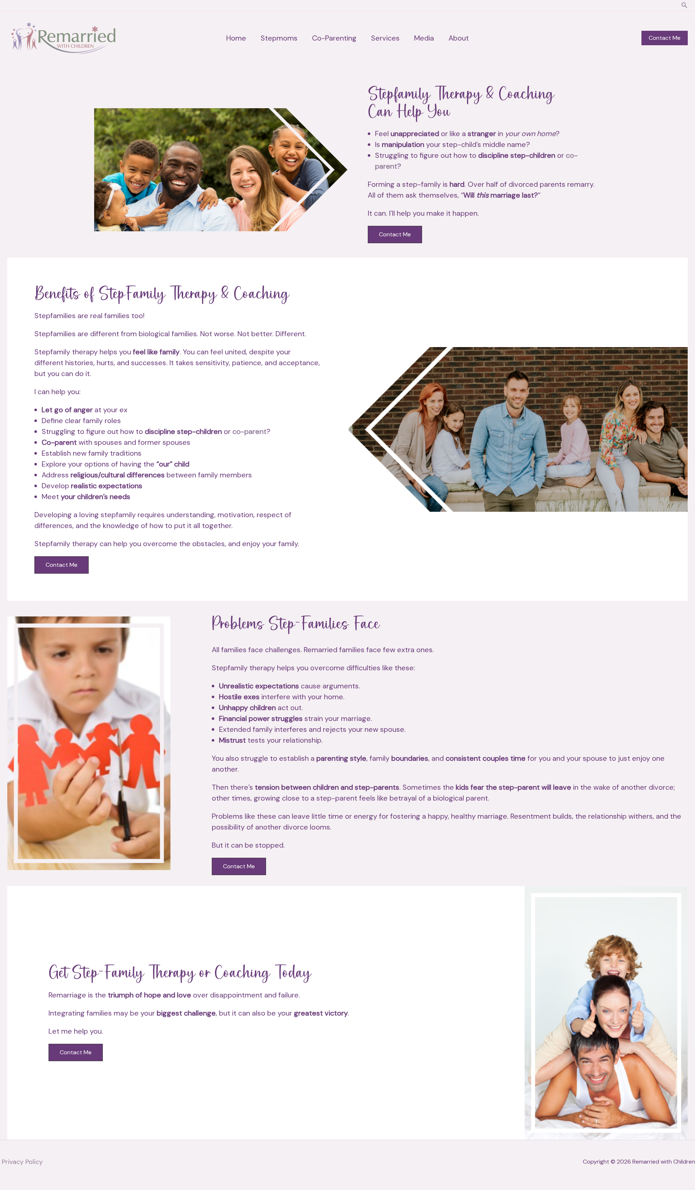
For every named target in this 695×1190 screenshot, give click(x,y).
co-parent (249, 431)
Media (424, 38)
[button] (684, 5)
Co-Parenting (334, 38)
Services (385, 38)
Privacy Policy (22, 1161)
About (458, 38)
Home (236, 38)
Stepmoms (279, 38)
